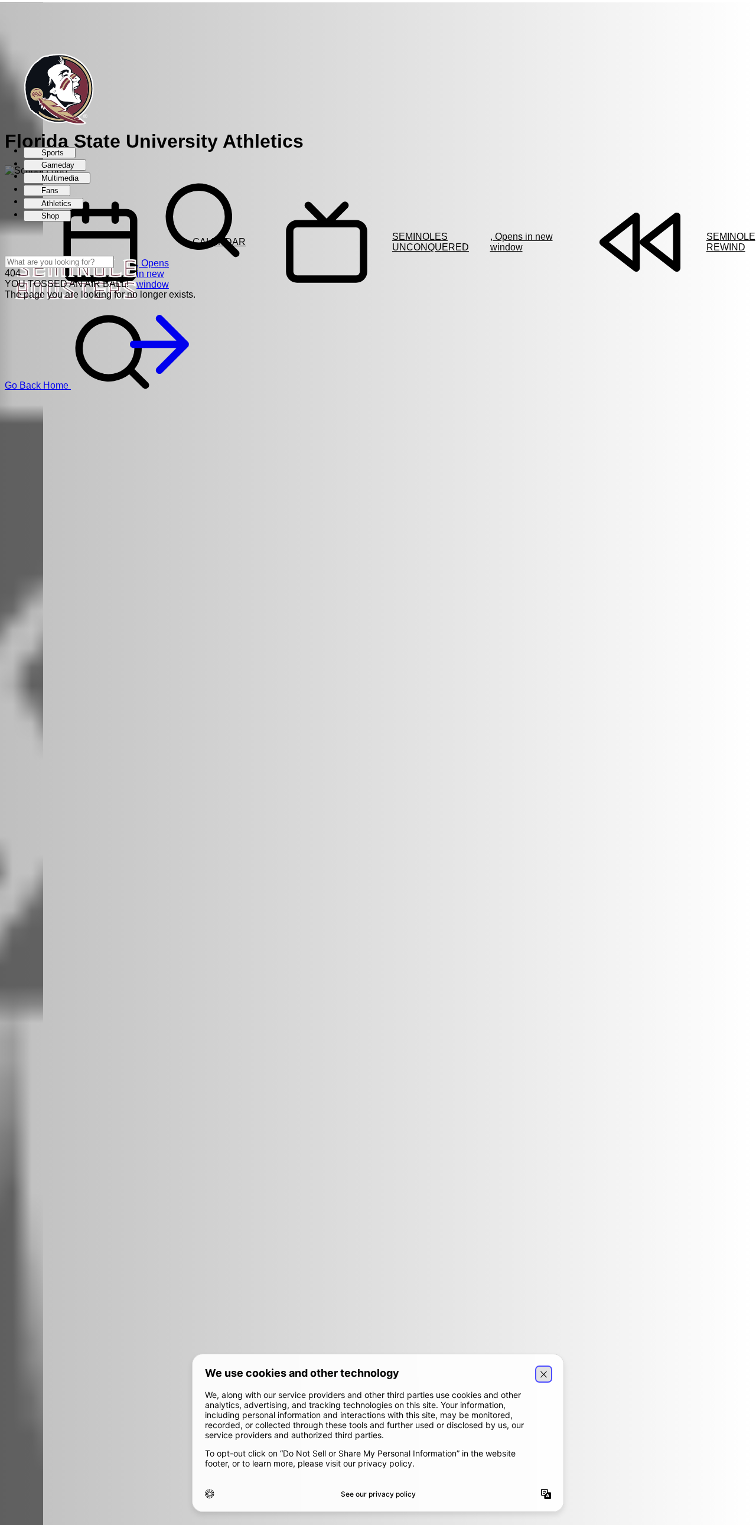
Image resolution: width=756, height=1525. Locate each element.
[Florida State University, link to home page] (53, 90)
